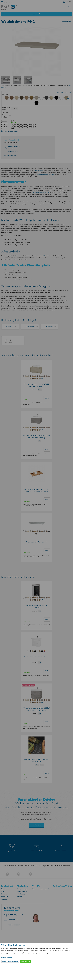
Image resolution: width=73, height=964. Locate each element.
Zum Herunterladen (22, 891)
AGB (2, 891)
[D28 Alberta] (36, 98)
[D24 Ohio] (17, 98)
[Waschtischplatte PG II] (5, 80)
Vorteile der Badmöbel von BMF (40, 889)
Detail (47, 398)
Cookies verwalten (6, 958)
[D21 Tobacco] (12, 98)
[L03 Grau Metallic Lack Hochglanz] (46, 98)
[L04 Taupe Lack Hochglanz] (51, 98)
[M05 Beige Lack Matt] (66, 98)
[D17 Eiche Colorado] (7, 98)
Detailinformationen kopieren (10, 131)
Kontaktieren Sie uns (10, 155)
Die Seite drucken (66, 21)
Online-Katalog (21, 894)
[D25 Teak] (21, 98)
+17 (42, 600)
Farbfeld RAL (20, 896)
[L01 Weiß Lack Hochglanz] (41, 98)
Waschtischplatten (38, 170)
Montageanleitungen (22, 889)
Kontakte (3, 889)
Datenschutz (4, 896)
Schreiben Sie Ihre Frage (14, 925)
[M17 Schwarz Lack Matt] (36, 103)
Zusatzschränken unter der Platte (41, 192)
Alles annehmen (25, 961)
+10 (42, 378)
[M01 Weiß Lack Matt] (61, 98)
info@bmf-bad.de (13, 151)
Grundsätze (4, 899)
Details (51, 953)
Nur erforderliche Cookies (10, 961)
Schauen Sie (35, 825)
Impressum (4, 894)
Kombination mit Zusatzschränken (46, 174)
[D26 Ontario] (26, 98)
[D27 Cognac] (31, 98)
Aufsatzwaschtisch (41, 256)
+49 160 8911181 (7, 2)
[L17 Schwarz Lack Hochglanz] (56, 98)
